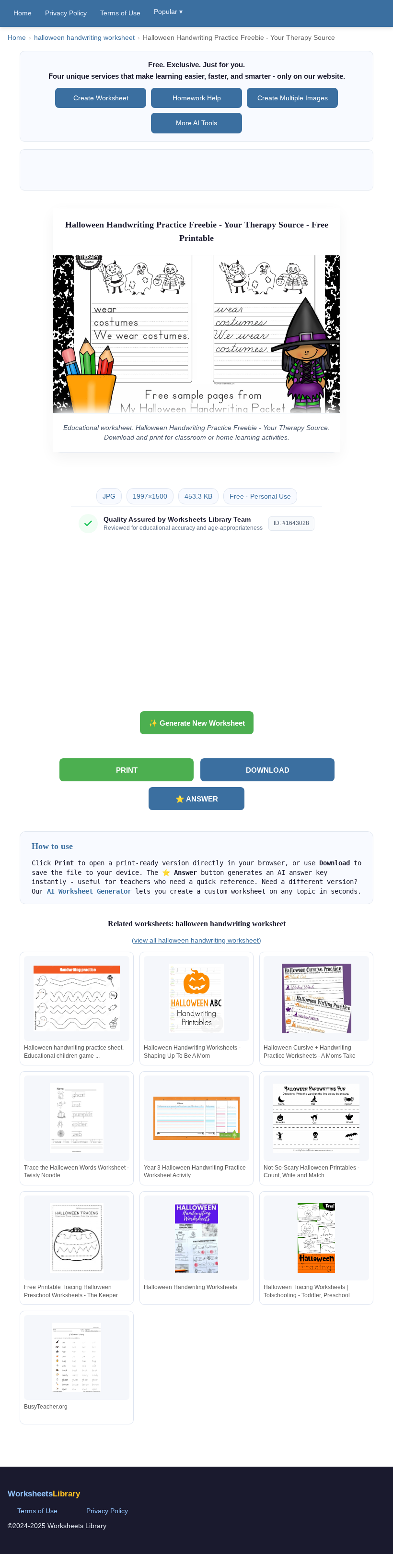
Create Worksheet (100, 98)
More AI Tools (196, 123)
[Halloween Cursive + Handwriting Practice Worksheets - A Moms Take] (316, 998)
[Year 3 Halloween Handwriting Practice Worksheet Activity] (196, 1118)
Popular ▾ (168, 11)
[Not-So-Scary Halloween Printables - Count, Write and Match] (316, 1118)
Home (22, 13)
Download (267, 770)
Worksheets (44, 1493)
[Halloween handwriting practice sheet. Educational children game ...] (77, 998)
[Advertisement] (196, 626)
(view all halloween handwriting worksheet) (196, 940)
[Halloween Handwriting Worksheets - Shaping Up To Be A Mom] (196, 998)
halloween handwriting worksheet (84, 37)
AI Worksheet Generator (89, 891)
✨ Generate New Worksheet (197, 723)
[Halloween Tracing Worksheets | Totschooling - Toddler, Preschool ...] (316, 1238)
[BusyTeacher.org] (77, 1357)
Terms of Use (120, 13)
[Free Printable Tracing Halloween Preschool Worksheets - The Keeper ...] (77, 1238)
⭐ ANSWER (196, 799)
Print (127, 770)
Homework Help (197, 98)
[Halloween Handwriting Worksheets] (196, 1238)
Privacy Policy (66, 13)
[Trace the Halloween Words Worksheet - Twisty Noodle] (77, 1118)
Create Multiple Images (292, 98)
